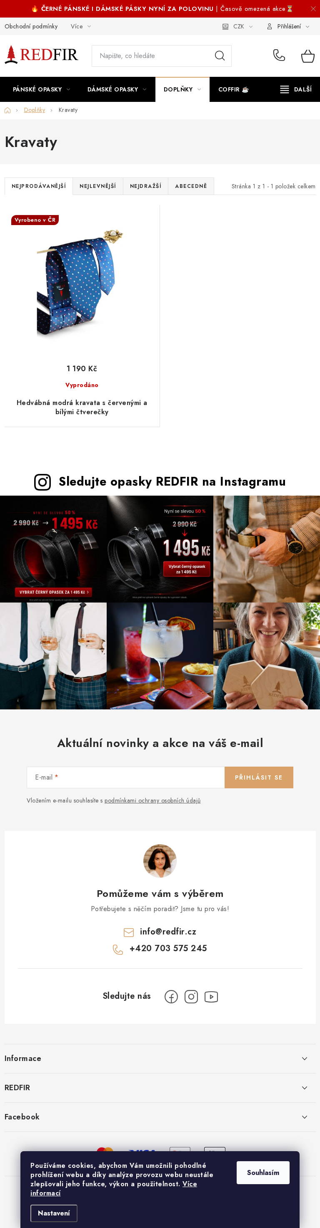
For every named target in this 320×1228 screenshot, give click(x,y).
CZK (239, 26)
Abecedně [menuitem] (191, 186)
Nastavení (54, 1213)
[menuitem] (42, 89)
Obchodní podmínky (31, 26)
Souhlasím (263, 1172)
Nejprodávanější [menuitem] (39, 186)
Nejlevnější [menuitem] (98, 186)
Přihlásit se (259, 777)
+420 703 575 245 (281, 56)
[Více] (296, 89)
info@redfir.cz (168, 932)
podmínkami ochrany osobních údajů (153, 800)
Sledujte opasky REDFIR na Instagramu (172, 481)
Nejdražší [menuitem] (146, 186)
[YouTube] (211, 996)
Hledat (220, 56)
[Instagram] (191, 996)
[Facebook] (171, 996)
